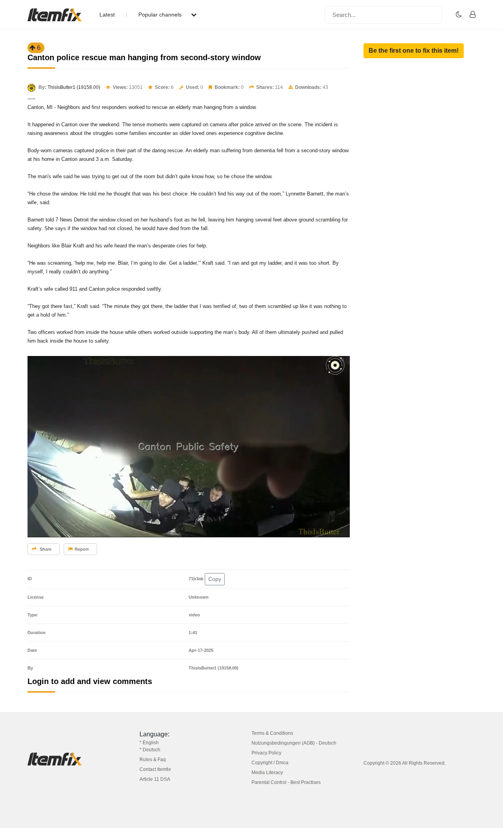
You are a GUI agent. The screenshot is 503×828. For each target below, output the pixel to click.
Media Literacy (267, 772)
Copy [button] (214, 579)
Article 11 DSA (155, 779)
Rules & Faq (153, 759)
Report (82, 549)
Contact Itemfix (155, 769)
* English (149, 742)
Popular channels (160, 14)
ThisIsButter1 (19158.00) (74, 87)
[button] (413, 50)
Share (45, 549)
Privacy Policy (266, 753)
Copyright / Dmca (270, 762)
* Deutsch (150, 749)
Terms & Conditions (272, 733)
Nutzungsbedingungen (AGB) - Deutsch (294, 743)
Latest (107, 14)
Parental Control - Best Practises (286, 782)
